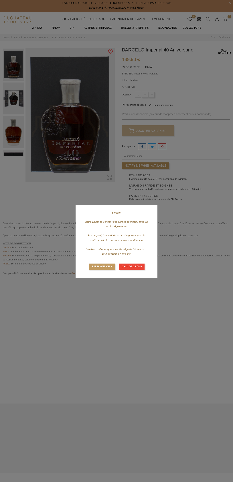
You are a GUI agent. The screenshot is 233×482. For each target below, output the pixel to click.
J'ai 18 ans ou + (101, 266)
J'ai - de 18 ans (132, 266)
